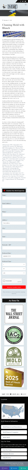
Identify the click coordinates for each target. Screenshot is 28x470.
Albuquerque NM (7, 144)
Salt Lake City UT (18, 173)
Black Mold (6, 437)
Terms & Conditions (20, 464)
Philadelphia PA (7, 170)
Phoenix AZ (6, 168)
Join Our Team (7, 450)
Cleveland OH (9, 151)
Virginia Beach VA (10, 179)
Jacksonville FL (7, 157)
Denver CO (17, 152)
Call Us (5, 468)
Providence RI (7, 171)
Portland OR (16, 170)
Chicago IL (14, 149)
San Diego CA (17, 174)
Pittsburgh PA (14, 168)
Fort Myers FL (14, 154)
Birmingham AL (10, 148)
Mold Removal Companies (10, 432)
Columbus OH (18, 151)
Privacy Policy (13, 464)
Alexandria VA (17, 144)
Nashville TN (6, 163)
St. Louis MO (9, 177)
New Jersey (14, 163)
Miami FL (5, 162)
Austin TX (13, 146)
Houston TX (8, 155)
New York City (14, 165)
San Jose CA (14, 176)
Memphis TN (20, 160)
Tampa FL (17, 177)
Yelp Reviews (7, 457)
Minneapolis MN (14, 162)
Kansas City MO (17, 157)
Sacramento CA (7, 173)
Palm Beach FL (17, 166)
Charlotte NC (6, 149)
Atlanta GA (6, 146)
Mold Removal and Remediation (12, 427)
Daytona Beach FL (8, 152)
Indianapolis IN (17, 155)
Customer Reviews (8, 454)
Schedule (14, 468)
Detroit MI (6, 154)
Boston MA (19, 148)
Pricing (24, 468)
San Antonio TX (7, 174)
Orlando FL (8, 166)
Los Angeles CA (9, 160)
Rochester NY (16, 171)
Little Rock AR (13, 159)
